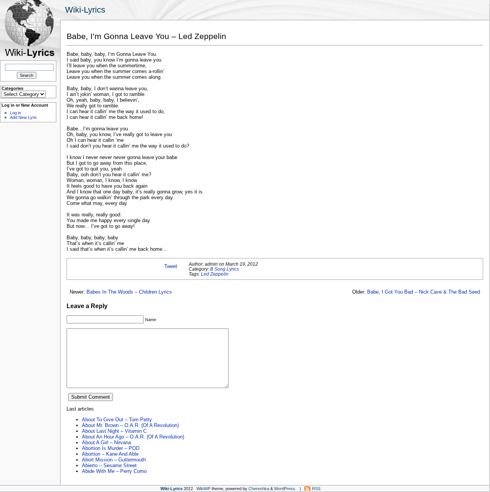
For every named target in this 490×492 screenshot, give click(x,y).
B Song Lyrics (224, 268)
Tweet (170, 266)
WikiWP (203, 488)
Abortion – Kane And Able (110, 454)
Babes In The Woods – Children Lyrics (129, 292)
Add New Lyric (23, 117)
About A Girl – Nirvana (106, 442)
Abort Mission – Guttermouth (114, 460)
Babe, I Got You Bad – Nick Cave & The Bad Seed (423, 292)
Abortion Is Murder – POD (110, 448)
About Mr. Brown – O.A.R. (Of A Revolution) (130, 425)
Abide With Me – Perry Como (114, 471)
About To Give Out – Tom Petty (117, 419)
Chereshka (258, 488)
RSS (316, 488)
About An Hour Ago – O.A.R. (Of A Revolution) (133, 437)
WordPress (284, 488)
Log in (15, 112)
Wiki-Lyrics (85, 10)
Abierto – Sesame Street (109, 465)
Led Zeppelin (215, 273)
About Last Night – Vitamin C (114, 431)
